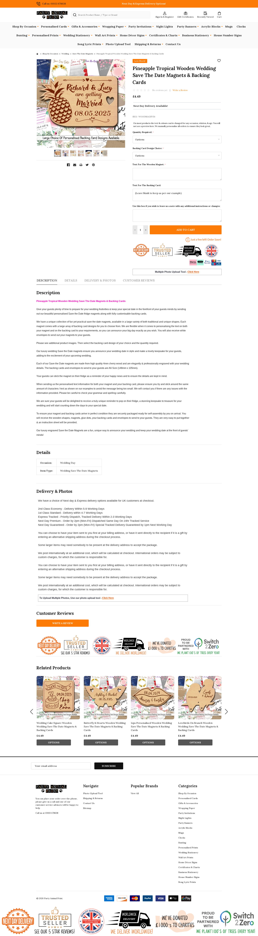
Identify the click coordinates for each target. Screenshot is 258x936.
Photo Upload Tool (118, 44)
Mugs (228, 26)
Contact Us (173, 44)
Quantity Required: (143, 132)
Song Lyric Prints (89, 44)
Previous (32, 711)
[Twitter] (87, 165)
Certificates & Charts (163, 35)
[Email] (74, 165)
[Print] (81, 165)
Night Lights (164, 26)
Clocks (241, 26)
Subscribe (109, 765)
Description (47, 280)
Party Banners (186, 26)
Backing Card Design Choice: (148, 148)
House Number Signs (228, 35)
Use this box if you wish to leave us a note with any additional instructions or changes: (176, 206)
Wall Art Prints (105, 35)
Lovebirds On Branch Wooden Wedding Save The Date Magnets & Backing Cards (198, 726)
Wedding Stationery (76, 35)
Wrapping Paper (113, 26)
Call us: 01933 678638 (54, 3)
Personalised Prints (45, 35)
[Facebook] (68, 165)
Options (53, 742)
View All (135, 793)
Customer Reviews (139, 280)
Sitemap (87, 808)
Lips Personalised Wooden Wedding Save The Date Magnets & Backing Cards (151, 726)
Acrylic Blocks (210, 26)
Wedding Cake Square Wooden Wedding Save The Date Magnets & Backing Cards (57, 726)
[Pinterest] (93, 165)
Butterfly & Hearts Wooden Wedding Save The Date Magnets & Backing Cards (105, 726)
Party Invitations (140, 26)
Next (226, 711)
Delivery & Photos (100, 280)
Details (70, 280)
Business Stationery (195, 35)
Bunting (21, 35)
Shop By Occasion (24, 26)
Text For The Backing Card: (147, 185)
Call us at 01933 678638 (47, 813)
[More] (38, 26)
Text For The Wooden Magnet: (149, 164)
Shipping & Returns (148, 44)
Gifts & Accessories (84, 26)
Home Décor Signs (132, 35)
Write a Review (180, 90)
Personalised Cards (54, 26)
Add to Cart (185, 229)
